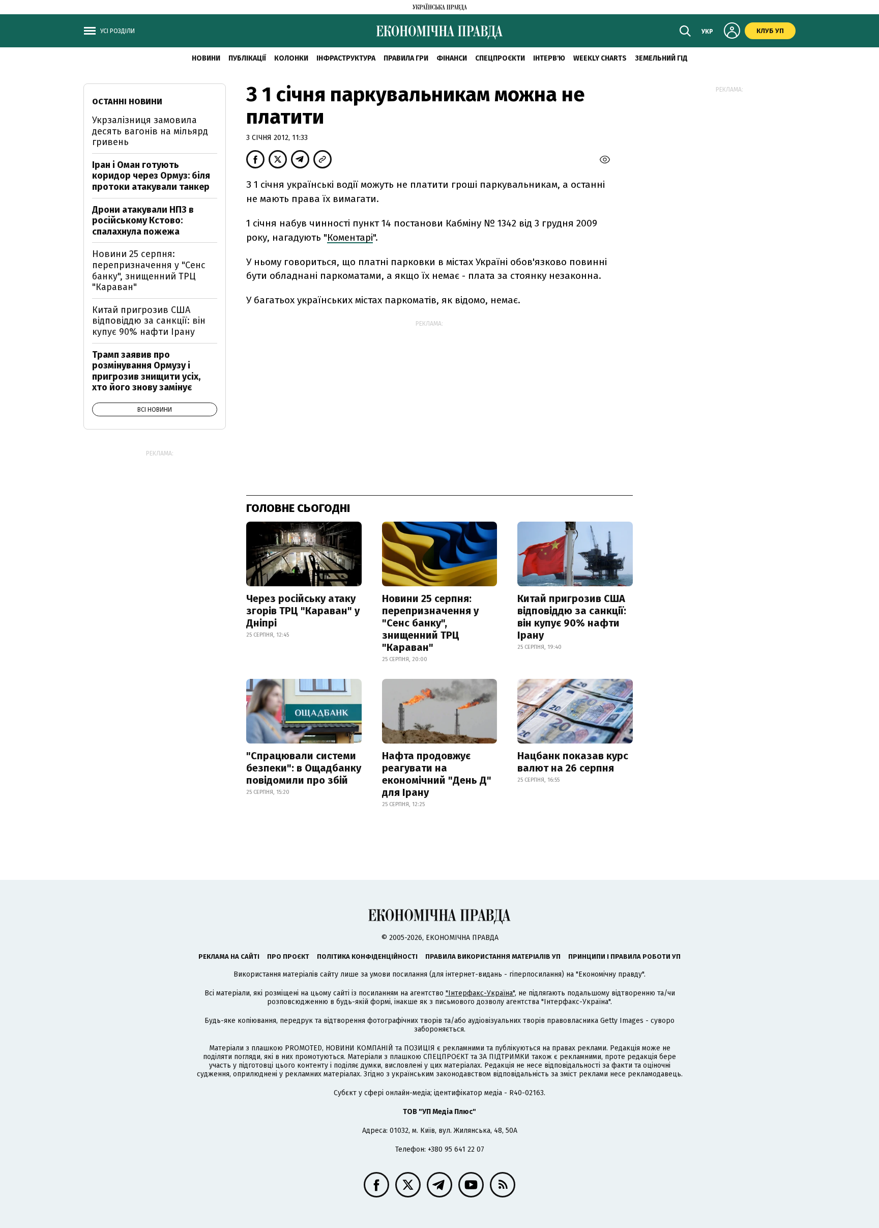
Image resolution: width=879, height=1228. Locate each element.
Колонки (291, 58)
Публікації (247, 58)
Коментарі (350, 237)
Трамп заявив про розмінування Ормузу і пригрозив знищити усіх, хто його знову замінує (146, 371)
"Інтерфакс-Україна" (480, 993)
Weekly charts (600, 58)
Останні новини (127, 101)
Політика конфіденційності (367, 956)
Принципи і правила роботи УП (624, 956)
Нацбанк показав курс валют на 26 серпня (572, 762)
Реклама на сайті (228, 956)
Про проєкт (288, 956)
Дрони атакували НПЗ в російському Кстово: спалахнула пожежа (143, 220)
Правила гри (406, 58)
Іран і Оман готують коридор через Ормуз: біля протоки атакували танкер (151, 175)
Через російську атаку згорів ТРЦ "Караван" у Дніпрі (303, 610)
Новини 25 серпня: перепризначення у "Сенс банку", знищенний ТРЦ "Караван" (430, 622)
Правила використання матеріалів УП (493, 956)
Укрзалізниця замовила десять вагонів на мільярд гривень (150, 131)
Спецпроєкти (500, 58)
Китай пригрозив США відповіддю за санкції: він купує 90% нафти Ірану (571, 616)
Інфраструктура (345, 58)
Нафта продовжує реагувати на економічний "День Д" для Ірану (436, 774)
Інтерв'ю (549, 58)
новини (206, 58)
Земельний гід (661, 58)
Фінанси (451, 58)
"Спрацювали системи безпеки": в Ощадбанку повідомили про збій (303, 768)
